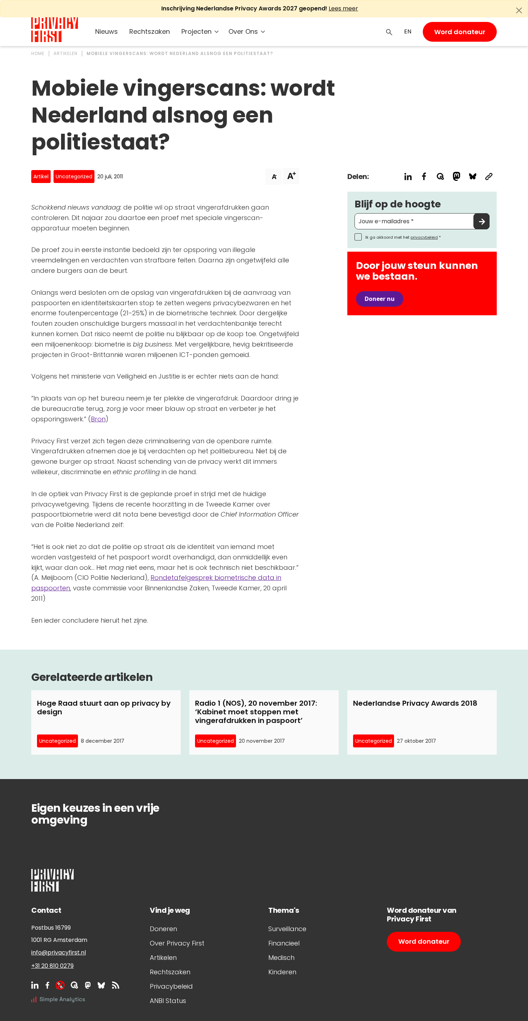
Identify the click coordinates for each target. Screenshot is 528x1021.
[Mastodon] (88, 985)
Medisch (281, 957)
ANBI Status (168, 1000)
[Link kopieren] (489, 176)
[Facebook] (47, 985)
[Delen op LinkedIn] (408, 176)
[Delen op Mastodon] (456, 176)
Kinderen (282, 971)
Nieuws (106, 31)
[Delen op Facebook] (424, 176)
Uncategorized (74, 176)
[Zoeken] (389, 31)
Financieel (284, 943)
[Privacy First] (54, 29)
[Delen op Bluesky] (472, 176)
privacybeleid (424, 237)
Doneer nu (380, 299)
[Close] (519, 10)
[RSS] (115, 985)
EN (407, 31)
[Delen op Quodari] (440, 176)
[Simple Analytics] (58, 999)
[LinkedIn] (34, 985)
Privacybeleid (171, 986)
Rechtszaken (149, 31)
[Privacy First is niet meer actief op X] (60, 985)
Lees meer (343, 8)
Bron (98, 419)
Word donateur (459, 31)
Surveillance (287, 928)
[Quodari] (74, 985)
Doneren (163, 928)
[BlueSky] (101, 985)
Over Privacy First (177, 943)
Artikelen (163, 957)
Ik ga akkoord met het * (403, 237)
